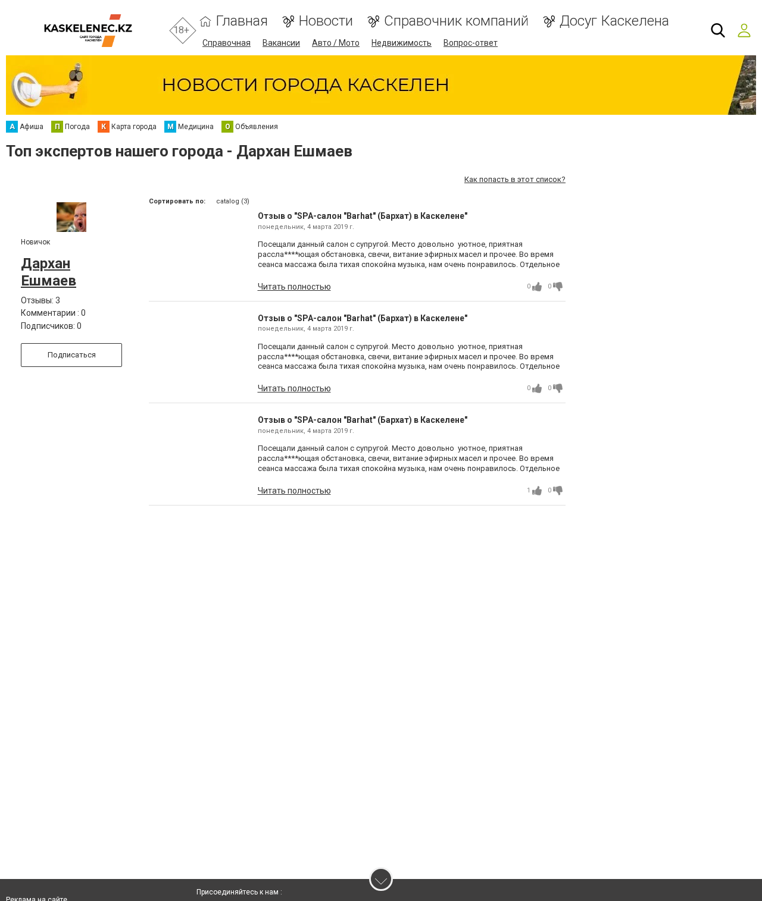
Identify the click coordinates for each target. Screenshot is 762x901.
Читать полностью (294, 286)
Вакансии (281, 43)
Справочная (226, 43)
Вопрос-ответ (471, 43)
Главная (242, 21)
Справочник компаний (456, 21)
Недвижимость (401, 43)
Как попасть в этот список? (515, 179)
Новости (326, 21)
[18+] (88, 30)
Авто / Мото (336, 43)
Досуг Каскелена (614, 21)
